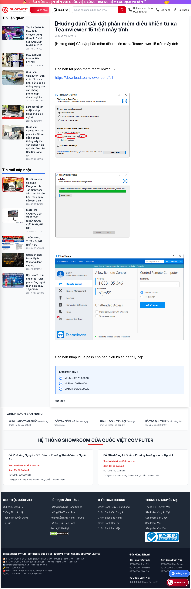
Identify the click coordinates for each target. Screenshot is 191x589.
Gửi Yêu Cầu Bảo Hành (62, 523)
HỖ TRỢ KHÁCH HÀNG (64, 500)
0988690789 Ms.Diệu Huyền (144, 582)
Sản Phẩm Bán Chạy (156, 517)
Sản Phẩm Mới (153, 523)
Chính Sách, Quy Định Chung (114, 506)
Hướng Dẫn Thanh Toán (63, 512)
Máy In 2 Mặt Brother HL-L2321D (33, 58)
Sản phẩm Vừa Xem (156, 528)
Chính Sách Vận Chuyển (111, 512)
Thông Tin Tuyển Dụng (15, 517)
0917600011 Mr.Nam (140, 567)
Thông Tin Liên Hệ (13, 512)
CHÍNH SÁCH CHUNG (111, 500)
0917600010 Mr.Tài (139, 564)
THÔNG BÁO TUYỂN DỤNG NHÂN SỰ (34, 241)
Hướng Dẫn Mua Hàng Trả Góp (67, 517)
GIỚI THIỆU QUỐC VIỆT (18, 500)
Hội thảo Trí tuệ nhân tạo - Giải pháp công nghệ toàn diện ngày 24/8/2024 (35, 282)
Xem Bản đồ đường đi (19, 470)
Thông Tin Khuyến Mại (157, 506)
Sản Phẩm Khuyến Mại (157, 512)
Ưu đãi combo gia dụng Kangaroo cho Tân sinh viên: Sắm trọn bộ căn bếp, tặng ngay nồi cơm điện (35, 190)
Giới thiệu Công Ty (13, 506)
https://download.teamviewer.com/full (84, 78)
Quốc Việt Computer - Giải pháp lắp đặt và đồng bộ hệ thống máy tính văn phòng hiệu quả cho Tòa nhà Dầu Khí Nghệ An (35, 141)
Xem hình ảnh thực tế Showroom (24, 465)
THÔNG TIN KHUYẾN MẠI (161, 500)
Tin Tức (7, 523)
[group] (95, 2)
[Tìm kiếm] (122, 9)
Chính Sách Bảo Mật (109, 528)
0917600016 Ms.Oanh (171, 567)
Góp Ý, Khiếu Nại (59, 528)
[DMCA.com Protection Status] (71, 534)
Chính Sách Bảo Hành (110, 517)
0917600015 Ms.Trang (171, 564)
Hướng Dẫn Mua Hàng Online (66, 506)
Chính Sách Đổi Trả (108, 523)
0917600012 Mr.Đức (140, 571)
